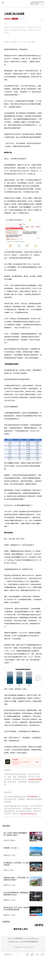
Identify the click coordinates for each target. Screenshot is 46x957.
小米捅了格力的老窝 (14, 13)
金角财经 (7, 19)
